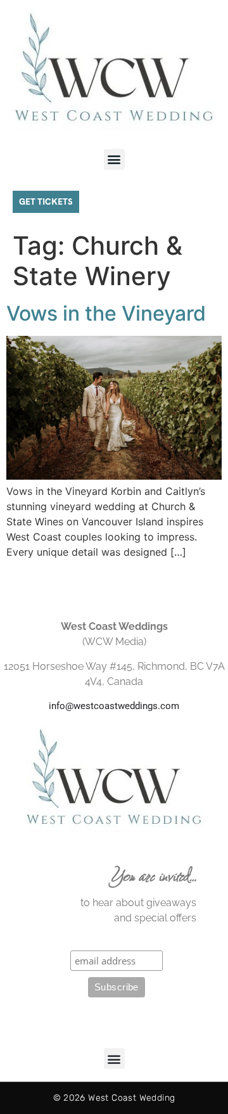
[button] (114, 159)
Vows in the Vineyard (106, 313)
